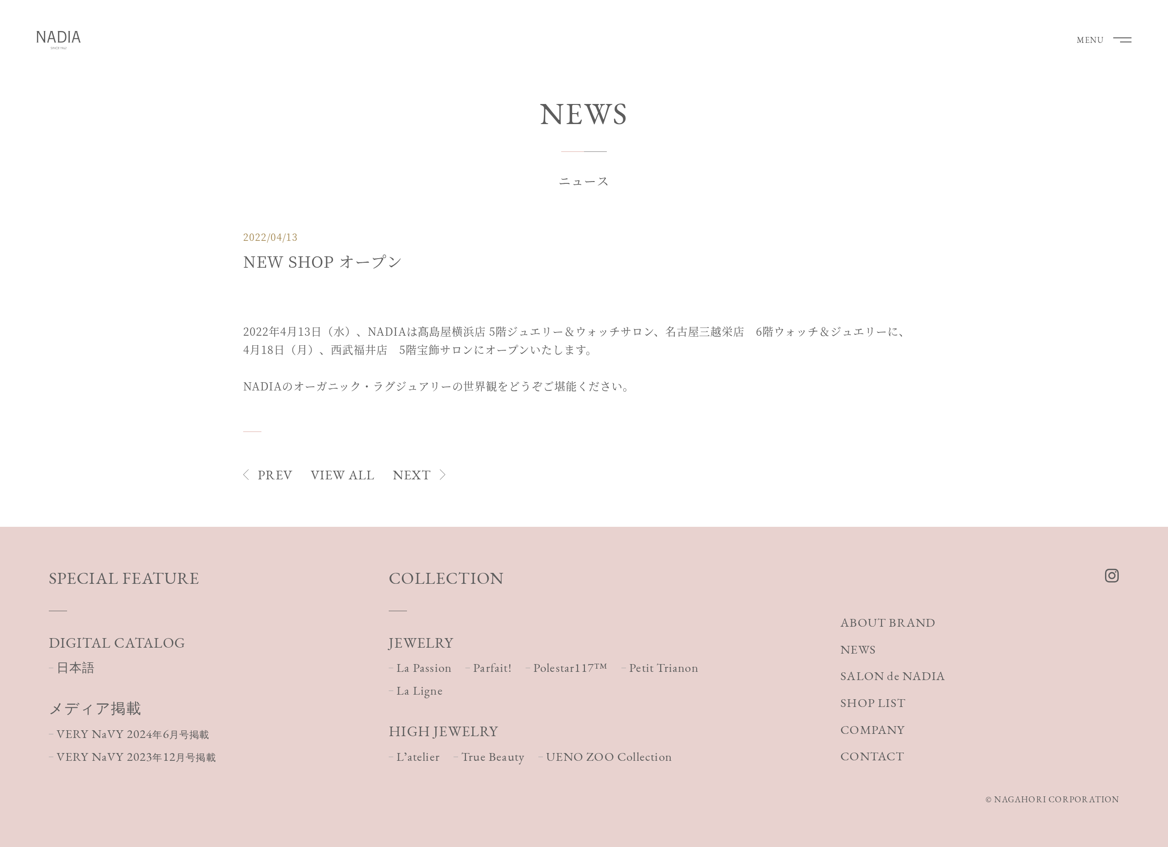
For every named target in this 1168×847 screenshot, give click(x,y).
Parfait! (492, 668)
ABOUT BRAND (887, 622)
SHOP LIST (873, 703)
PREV (275, 474)
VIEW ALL (343, 474)
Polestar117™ (570, 668)
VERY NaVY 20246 (133, 734)
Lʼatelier (418, 756)
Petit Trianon (664, 668)
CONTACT (872, 756)
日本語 (76, 668)
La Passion (424, 668)
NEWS (858, 649)
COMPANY (872, 730)
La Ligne (419, 690)
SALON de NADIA (892, 676)
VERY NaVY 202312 (136, 756)
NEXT (412, 474)
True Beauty (493, 756)
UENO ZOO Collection (609, 756)
